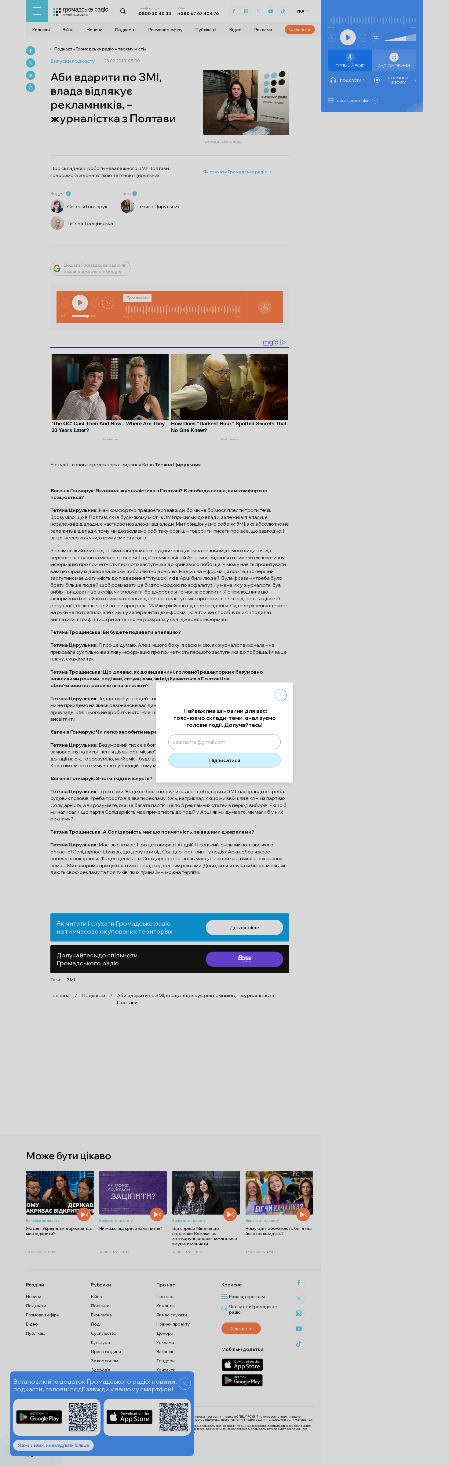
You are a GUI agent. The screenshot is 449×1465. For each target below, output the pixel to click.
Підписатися (224, 760)
